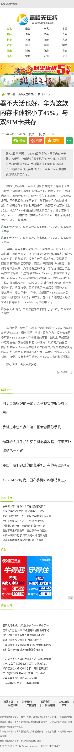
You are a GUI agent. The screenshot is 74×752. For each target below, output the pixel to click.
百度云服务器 (28, 364)
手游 (64, 28)
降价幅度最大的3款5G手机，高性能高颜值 (25, 668)
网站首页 (8, 701)
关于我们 (27, 701)
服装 (46, 39)
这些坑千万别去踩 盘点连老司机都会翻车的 (26, 630)
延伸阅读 (6, 389)
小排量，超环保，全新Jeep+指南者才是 (24, 525)
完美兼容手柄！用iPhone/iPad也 (20, 678)
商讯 (27, 45)
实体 (64, 45)
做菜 (46, 34)
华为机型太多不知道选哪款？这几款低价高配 (27, 658)
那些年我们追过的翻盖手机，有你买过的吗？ (36, 465)
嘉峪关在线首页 (26, 94)
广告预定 (31, 705)
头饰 (64, 39)
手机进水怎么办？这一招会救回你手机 (31, 427)
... (69, 140)
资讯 (64, 56)
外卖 (64, 34)
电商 (46, 45)
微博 (39, 140)
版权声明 (13, 705)
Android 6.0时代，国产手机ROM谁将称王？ (35, 480)
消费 (27, 50)
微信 (22, 140)
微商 (27, 56)
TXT (64, 705)
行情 (46, 56)
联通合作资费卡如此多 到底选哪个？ (22, 640)
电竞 (46, 28)
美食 (27, 39)
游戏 (27, 34)
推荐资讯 (6, 605)
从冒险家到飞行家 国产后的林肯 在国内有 (25, 535)
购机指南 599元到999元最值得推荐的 (23, 649)
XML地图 (64, 701)
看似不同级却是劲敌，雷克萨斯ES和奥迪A (25, 530)
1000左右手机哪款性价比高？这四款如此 (25, 663)
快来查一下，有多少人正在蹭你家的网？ (24, 506)
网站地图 (50, 705)
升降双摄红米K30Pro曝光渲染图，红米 (23, 511)
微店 (46, 50)
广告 (4, 549)
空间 (56, 140)
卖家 (64, 50)
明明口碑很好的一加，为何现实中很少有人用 (27, 516)
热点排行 (6, 497)
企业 (27, 28)
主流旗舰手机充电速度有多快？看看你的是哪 (27, 644)
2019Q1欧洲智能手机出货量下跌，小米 (24, 673)
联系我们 (45, 701)
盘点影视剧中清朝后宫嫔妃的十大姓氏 (23, 540)
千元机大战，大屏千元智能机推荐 (21, 683)
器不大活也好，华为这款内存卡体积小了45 (26, 625)
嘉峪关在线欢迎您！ (10, 4)
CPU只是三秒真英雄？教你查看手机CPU (24, 635)
